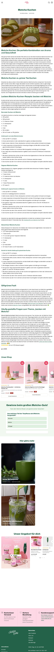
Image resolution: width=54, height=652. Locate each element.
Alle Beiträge (31, 642)
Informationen (5, 646)
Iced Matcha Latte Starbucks (12, 521)
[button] (49, 2)
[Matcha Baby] (27, 2)
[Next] (51, 372)
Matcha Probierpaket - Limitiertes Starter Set (10, 387)
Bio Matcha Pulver (36, 549)
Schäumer (45, 549)
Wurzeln (10, 418)
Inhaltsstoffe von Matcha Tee (32, 220)
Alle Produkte (32, 633)
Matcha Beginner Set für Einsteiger (35, 387)
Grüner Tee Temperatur (10, 479)
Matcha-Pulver (17, 305)
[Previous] (31, 541)
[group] (27, 380)
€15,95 (44, 554)
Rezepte (30, 638)
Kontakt (3, 649)
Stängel (10, 426)
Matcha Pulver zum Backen (35, 303)
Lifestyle (30, 640)
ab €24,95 (34, 554)
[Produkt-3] (15, 552)
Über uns (30, 635)
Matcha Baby (31, 630)
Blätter (10, 422)
